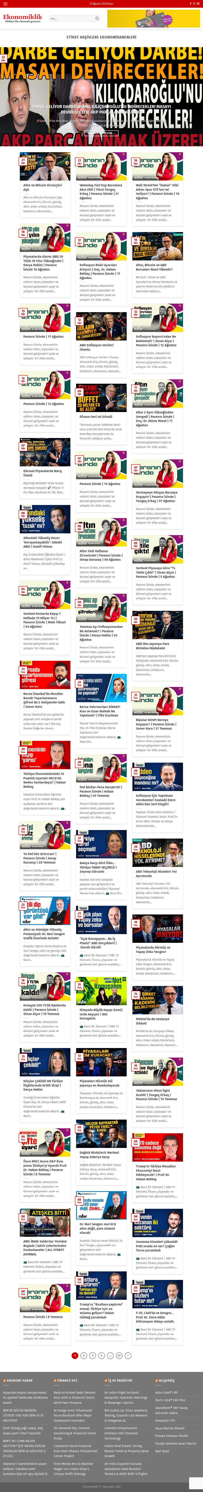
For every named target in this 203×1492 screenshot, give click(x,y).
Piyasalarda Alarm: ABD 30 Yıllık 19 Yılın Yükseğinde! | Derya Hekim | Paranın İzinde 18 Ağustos (43, 263)
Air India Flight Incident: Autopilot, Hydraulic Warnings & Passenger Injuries (125, 1398)
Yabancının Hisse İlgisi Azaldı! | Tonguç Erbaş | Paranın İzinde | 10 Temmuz (156, 1095)
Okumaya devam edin (102, 133)
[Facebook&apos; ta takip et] (190, 3)
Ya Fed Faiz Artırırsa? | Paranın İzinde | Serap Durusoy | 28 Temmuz (39, 858)
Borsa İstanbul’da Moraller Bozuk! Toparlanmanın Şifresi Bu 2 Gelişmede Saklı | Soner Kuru (44, 700)
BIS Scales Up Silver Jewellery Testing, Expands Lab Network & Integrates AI (125, 1415)
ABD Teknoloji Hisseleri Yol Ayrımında (156, 874)
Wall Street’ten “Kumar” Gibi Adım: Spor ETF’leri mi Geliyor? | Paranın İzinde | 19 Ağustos (157, 191)
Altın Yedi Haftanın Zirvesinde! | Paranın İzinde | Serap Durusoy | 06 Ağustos (101, 555)
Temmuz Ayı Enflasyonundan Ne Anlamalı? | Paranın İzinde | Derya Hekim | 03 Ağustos (101, 633)
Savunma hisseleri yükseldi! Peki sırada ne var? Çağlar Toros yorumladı (157, 1246)
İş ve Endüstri (120, 1380)
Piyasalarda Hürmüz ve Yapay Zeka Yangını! (153, 950)
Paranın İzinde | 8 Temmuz (43, 1317)
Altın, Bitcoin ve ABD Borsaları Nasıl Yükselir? (154, 267)
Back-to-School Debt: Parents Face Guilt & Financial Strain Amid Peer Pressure (74, 1398)
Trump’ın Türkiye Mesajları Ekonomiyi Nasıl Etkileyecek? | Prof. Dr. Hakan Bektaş (156, 1172)
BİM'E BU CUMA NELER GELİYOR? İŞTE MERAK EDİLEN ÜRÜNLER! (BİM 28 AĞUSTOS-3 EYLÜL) (24, 1448)
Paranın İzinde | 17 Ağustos (43, 337)
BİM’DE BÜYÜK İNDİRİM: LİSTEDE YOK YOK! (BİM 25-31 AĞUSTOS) (23, 1415)
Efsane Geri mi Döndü (96, 417)
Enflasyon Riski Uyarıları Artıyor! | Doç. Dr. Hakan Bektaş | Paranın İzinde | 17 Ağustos (100, 271)
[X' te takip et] (194, 3)
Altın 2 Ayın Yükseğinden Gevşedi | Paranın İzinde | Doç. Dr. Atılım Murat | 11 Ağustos (155, 418)
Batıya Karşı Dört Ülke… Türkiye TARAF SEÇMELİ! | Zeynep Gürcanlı (98, 867)
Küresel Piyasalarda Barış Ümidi (42, 473)
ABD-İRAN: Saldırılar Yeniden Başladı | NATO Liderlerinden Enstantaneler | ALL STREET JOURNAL (45, 1248)
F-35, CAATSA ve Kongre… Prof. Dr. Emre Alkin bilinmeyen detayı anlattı (155, 1317)
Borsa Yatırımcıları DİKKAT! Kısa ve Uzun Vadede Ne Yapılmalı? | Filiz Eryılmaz (100, 711)
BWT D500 (162, 1451)
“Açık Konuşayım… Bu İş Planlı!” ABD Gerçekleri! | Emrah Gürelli (98, 943)
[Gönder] (97, 18)
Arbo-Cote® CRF (166, 1392)
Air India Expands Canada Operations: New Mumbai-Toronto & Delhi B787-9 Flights (125, 1469)
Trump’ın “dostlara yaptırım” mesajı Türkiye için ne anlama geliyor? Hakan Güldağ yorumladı (101, 1311)
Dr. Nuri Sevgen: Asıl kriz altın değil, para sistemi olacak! (98, 1228)
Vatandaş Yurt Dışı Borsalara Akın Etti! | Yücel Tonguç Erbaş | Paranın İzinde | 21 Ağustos (101, 191)
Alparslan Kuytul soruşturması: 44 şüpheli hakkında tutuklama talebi (25, 1398)
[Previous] (9, 97)
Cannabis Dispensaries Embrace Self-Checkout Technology (121, 1433)
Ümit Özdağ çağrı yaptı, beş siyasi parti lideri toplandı (23, 1430)
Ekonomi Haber (20, 1380)
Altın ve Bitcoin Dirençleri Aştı (42, 187)
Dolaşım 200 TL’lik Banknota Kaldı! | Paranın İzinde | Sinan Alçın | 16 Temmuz (44, 1009)
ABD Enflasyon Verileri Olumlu (97, 347)
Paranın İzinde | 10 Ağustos (100, 484)
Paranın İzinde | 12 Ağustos (43, 404)
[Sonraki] (128, 1355)
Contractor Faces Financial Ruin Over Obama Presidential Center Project (76, 1451)
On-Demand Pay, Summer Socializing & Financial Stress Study (75, 1433)
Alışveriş (167, 1380)
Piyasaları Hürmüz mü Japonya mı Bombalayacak (99, 1083)
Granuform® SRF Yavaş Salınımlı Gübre (171, 1410)
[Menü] (5, 4)
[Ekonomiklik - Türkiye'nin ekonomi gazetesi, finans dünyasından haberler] (23, 18)
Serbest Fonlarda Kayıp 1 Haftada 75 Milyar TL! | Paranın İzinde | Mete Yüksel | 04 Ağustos (44, 620)
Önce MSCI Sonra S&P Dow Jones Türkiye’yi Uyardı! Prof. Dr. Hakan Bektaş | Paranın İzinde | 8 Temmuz (45, 1167)
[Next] (193, 97)
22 (119, 1355)
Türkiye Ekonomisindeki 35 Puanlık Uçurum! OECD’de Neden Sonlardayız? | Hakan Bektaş (44, 780)
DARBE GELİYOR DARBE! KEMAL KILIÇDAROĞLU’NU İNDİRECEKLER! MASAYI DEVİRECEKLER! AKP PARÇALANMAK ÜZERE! (101, 109)
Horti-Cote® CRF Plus (170, 1400)
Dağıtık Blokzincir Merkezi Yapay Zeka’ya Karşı (99, 1155)
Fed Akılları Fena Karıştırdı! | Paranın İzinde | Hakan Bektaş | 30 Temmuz (101, 791)
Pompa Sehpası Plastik (171, 1436)
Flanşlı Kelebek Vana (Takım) (175, 1443)
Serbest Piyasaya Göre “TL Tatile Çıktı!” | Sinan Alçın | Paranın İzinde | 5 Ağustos (156, 572)
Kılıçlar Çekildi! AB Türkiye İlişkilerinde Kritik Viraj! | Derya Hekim (43, 1085)
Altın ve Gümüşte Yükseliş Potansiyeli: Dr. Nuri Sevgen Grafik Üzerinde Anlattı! (44, 934)
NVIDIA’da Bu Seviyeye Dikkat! (152, 1021)
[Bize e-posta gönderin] (198, 3)
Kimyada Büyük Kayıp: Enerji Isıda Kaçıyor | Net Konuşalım (101, 1014)
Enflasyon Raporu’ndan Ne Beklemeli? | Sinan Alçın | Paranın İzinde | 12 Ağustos (156, 341)
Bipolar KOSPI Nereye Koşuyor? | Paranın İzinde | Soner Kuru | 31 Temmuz (156, 724)
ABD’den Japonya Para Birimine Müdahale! (152, 646)
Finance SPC (67, 1380)
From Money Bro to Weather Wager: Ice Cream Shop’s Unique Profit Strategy (73, 1469)
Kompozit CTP (165, 1420)
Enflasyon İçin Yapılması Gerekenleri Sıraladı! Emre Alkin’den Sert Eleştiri (155, 800)
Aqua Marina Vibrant (170, 1428)
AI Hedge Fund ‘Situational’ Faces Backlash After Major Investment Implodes (73, 1415)
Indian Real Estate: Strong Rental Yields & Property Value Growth (126, 1451)
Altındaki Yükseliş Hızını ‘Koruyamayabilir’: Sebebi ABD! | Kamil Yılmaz (42, 542)
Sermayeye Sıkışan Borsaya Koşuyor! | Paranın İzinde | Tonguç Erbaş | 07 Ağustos (156, 497)
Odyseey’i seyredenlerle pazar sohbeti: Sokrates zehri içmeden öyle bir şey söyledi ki (25, 1469)
